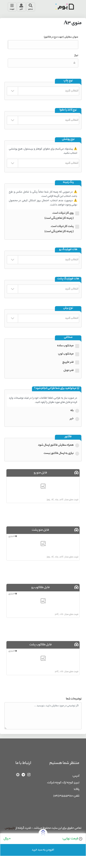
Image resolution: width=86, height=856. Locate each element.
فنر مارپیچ (68, 362)
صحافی (68, 337)
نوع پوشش (68, 139)
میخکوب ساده (65, 345)
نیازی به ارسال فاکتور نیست (59, 453)
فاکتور (68, 437)
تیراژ (76, 55)
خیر (72, 418)
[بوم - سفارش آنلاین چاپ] (65, 7)
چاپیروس (10, 828)
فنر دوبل (69, 370)
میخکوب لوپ (66, 354)
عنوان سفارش (61, 37)
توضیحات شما (74, 699)
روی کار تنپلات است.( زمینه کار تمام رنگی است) (59, 215)
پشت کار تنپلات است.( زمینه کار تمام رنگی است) (59, 229)
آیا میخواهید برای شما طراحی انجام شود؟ (56, 388)
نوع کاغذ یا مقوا (68, 110)
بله (72, 410)
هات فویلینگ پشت (68, 279)
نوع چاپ (68, 81)
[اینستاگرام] (28, 774)
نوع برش (68, 308)
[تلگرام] (23, 774)
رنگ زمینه (68, 182)
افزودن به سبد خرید (43, 850)
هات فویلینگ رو (68, 250)
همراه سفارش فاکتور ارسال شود (56, 445)
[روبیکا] (17, 774)
